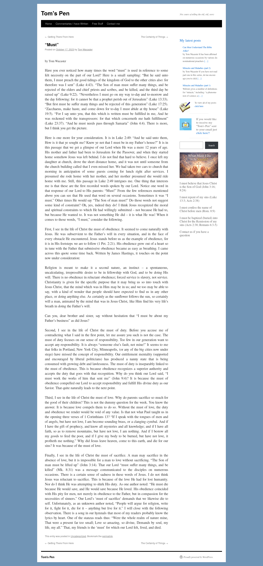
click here (199, 106)
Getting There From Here (59, 36)
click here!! (203, 133)
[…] (206, 61)
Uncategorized (78, 536)
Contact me (113, 23)
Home (48, 23)
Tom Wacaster (85, 49)
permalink (107, 536)
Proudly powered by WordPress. (198, 556)
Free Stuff (97, 23)
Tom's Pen (55, 13)
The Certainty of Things (154, 36)
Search (212, 145)
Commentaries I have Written (72, 23)
